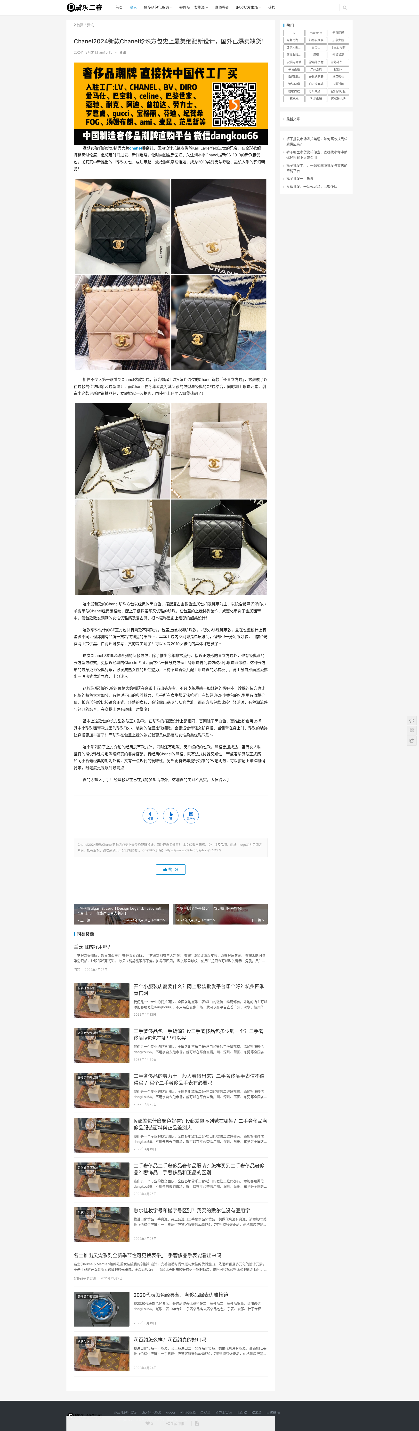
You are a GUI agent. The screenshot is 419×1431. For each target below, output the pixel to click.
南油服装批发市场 (296, 54)
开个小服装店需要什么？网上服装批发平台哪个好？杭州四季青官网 (199, 990)
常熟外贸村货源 (340, 62)
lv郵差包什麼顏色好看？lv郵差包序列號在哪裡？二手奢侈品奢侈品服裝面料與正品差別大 (200, 1124)
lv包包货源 (187, 1412)
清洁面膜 (294, 84)
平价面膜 (294, 69)
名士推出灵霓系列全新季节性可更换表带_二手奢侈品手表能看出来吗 (147, 1255)
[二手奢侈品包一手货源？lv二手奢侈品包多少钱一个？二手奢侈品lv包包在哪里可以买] (101, 1045)
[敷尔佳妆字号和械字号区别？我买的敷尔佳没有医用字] (101, 1224)
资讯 (133, 7)
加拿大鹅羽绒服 (296, 47)
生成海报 (177, 1424)
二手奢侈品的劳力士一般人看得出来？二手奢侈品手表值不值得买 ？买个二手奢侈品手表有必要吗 (199, 1079)
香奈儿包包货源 (125, 1412)
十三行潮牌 (338, 47)
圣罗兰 (205, 1412)
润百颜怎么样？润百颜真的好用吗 (170, 1340)
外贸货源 (338, 54)
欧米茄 (256, 1412)
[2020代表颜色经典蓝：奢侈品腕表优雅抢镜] (101, 1309)
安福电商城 (294, 62)
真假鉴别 (222, 7)
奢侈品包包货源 (156, 7)
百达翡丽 (273, 1412)
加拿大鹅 (338, 40)
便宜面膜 (338, 33)
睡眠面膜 (294, 91)
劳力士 (316, 47)
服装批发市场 (247, 7)
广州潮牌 (316, 69)
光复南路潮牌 (295, 40)
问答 (77, 970)
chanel (135, 148)
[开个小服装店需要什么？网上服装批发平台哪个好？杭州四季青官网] (101, 1000)
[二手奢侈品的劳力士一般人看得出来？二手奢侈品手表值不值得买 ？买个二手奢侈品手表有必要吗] (101, 1090)
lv (294, 33)
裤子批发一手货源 (300, 178)
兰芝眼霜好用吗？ (93, 947)
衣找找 (294, 98)
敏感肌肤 (294, 77)
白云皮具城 (316, 84)
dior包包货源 (151, 1412)
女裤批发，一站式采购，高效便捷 (311, 186)
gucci (170, 1412)
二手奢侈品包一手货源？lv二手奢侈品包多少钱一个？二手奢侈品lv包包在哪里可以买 (199, 1034)
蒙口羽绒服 (338, 91)
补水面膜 (316, 98)
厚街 (316, 54)
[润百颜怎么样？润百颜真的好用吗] (101, 1353)
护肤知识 (83, 1212)
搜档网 (338, 69)
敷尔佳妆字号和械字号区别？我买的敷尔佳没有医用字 (192, 1211)
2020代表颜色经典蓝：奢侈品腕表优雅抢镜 (181, 1295)
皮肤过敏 (338, 84)
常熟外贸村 (316, 62)
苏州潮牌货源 (317, 91)
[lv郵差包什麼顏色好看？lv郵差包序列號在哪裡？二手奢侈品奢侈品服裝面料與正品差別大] (101, 1135)
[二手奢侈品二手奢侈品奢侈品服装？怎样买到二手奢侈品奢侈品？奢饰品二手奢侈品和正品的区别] (101, 1179)
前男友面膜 (316, 40)
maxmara (316, 33)
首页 (119, 7)
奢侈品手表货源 (192, 7)
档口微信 (338, 77)
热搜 (271, 7)
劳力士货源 (223, 1412)
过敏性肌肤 (338, 98)
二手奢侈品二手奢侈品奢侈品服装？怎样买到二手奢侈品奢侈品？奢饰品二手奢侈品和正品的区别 (199, 1169)
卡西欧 (242, 1412)
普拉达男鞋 (316, 77)
